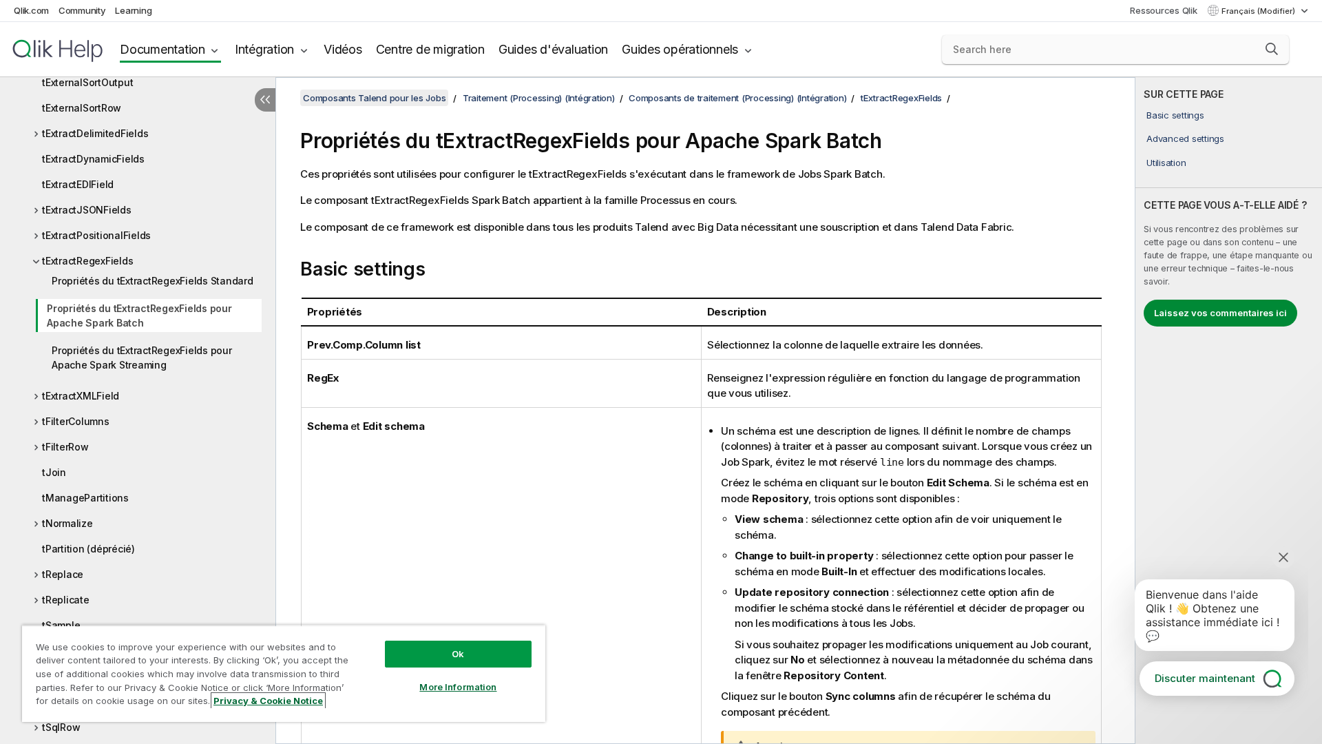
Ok (458, 653)
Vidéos (343, 49)
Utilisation (1166, 162)
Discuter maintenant (1205, 678)
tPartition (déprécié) (88, 549)
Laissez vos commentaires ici (1220, 312)
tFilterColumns (75, 421)
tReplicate (66, 600)
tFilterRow (65, 447)
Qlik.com (31, 10)
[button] (1271, 49)
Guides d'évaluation (553, 49)
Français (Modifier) (1259, 11)
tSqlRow (61, 727)
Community (82, 10)
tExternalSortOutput (87, 82)
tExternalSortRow (81, 108)
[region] (283, 673)
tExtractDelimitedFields (95, 133)
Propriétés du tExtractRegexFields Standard (152, 281)
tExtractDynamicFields (93, 159)
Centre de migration (430, 49)
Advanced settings (1185, 138)
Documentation (162, 49)
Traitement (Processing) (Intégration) (539, 97)
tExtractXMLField (80, 396)
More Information (457, 686)
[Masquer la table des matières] (265, 100)
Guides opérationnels (680, 49)
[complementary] (1228, 410)
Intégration (264, 49)
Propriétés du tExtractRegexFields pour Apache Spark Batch (139, 315)
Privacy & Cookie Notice (268, 700)
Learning (133, 10)
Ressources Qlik (1163, 10)
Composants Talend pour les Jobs (374, 97)
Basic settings (1175, 115)
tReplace (62, 574)
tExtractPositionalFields (96, 235)
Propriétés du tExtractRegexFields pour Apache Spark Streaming (142, 357)
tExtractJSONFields (87, 210)
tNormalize (67, 523)
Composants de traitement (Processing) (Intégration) (737, 97)
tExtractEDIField (78, 184)
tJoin (54, 472)
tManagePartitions (85, 498)
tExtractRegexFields (87, 261)
